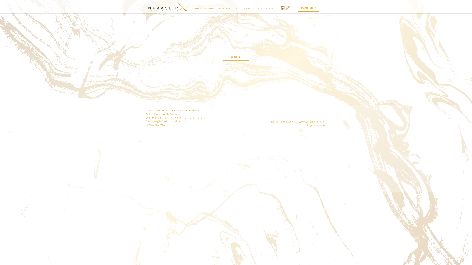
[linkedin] (283, 8)
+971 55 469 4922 (155, 124)
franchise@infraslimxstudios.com (166, 121)
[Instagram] (288, 8)
